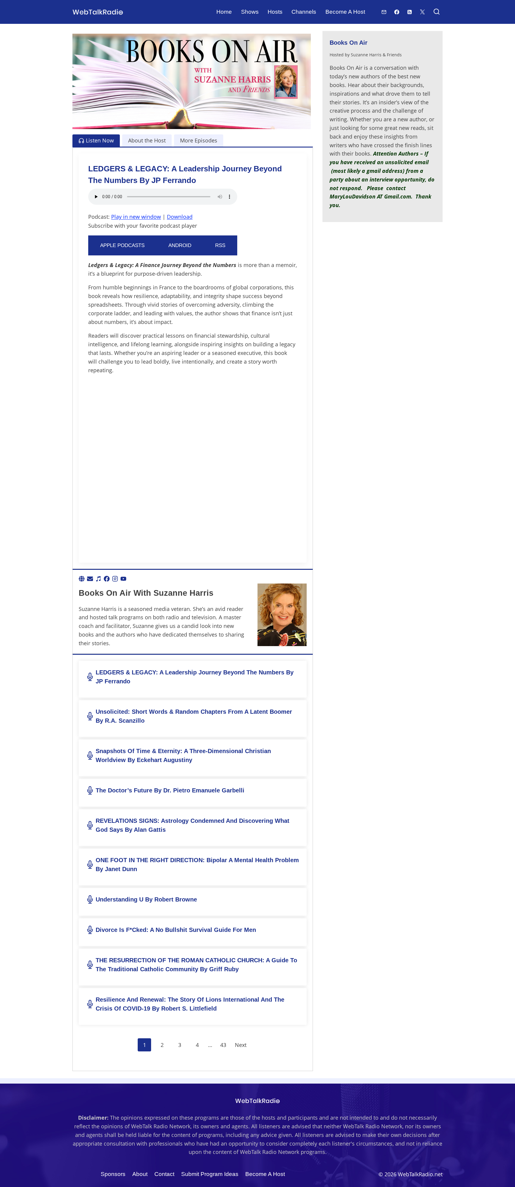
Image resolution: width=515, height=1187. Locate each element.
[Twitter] (422, 12)
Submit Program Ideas (209, 1174)
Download (180, 216)
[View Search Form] (436, 12)
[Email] (384, 12)
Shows (250, 12)
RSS (220, 245)
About (140, 1174)
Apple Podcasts (122, 245)
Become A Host (345, 12)
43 (223, 1044)
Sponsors (113, 1174)
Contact (164, 1174)
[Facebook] (397, 12)
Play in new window (136, 216)
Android (179, 245)
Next (240, 1044)
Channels (303, 12)
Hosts (275, 12)
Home (224, 12)
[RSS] (410, 12)
